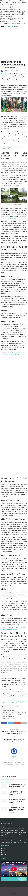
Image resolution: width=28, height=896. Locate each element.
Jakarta (20, 59)
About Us (3, 848)
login (6, 776)
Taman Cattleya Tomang (8, 718)
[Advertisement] (14, 43)
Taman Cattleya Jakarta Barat (9, 716)
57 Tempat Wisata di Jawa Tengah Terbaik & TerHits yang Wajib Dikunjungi (17, 801)
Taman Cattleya (5, 74)
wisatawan (13, 218)
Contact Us (4, 851)
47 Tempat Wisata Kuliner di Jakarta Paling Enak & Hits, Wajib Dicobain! (17, 785)
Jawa (16, 59)
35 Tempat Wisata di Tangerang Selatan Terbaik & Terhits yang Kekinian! (16, 809)
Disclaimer (4, 853)
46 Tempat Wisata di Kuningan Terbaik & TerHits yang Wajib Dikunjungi (16, 793)
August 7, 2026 (14, 70)
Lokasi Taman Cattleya (7, 712)
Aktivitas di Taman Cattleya (12, 706)
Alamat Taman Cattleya (8, 708)
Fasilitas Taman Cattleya (8, 710)
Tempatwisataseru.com (10, 893)
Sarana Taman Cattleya (8, 714)
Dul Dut (7, 70)
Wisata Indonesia (9, 59)
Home (2, 59)
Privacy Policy (5, 855)
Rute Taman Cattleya (20, 712)
